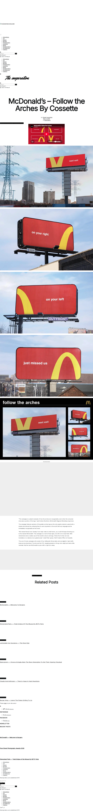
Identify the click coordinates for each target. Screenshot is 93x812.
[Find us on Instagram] (4, 807)
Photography (6, 42)
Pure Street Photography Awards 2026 (12, 748)
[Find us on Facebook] (0, 807)
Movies (5, 41)
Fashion (5, 49)
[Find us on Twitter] (2, 807)
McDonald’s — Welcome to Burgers (12, 605)
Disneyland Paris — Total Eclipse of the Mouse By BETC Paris (22, 624)
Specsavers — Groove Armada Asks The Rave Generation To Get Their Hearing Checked (31, 662)
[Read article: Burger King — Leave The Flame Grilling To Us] (46, 690)
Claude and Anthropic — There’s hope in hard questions (20, 681)
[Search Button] (0, 52)
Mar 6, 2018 (46, 119)
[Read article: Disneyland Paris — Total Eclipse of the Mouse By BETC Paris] (46, 613)
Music (4, 45)
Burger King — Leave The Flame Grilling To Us (16, 700)
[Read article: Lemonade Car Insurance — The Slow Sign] (46, 632)
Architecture (6, 48)
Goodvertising (6, 47)
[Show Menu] (0, 74)
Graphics (5, 44)
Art (4, 38)
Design (5, 40)
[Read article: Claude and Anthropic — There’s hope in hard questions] (46, 671)
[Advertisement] (46, 10)
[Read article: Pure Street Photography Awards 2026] (46, 743)
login (5, 703)
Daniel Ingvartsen (47, 117)
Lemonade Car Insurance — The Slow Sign (14, 643)
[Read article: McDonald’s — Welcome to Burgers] (46, 594)
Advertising (6, 37)
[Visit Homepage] (7, 23)
